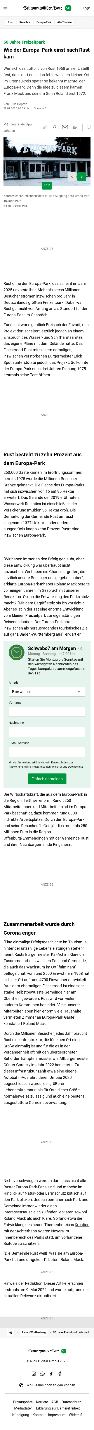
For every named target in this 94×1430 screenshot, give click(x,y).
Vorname (15, 702)
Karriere (42, 1402)
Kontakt (39, 1415)
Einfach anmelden (47, 779)
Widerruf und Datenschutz (67, 766)
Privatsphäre (23, 1402)
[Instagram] (33, 1373)
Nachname (16, 722)
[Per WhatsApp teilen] (75, 127)
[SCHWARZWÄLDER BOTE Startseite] (47, 8)
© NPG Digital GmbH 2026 (47, 1361)
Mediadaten (23, 1408)
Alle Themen (64, 22)
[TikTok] (51, 1373)
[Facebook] (60, 1373)
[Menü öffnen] (5, 9)
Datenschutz (71, 1402)
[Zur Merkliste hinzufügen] (87, 127)
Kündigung (20, 1415)
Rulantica (24, 22)
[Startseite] (10, 1332)
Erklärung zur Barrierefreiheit (58, 1408)
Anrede (13, 682)
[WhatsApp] (42, 1373)
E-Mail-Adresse (19, 743)
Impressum (56, 1415)
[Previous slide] (72, 176)
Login (87, 8)
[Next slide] (81, 176)
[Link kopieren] (44, 127)
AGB (54, 1402)
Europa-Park (44, 22)
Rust (10, 22)
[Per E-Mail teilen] (65, 127)
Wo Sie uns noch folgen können (50, 1385)
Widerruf (75, 1415)
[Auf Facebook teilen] (54, 127)
